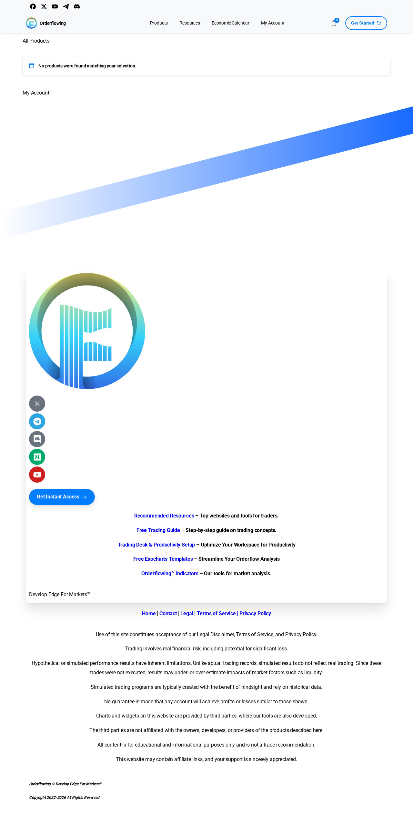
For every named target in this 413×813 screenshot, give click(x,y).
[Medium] (37, 457)
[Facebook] (33, 6)
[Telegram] (66, 6)
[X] (44, 6)
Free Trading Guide (158, 530)
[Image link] (87, 331)
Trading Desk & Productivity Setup (156, 545)
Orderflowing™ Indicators (169, 573)
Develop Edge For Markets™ (59, 594)
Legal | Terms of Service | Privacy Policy (225, 613)
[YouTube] (55, 6)
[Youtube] (37, 475)
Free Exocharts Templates (163, 559)
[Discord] (77, 6)
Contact (168, 613)
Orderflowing (53, 23)
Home (149, 613)
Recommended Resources (164, 516)
